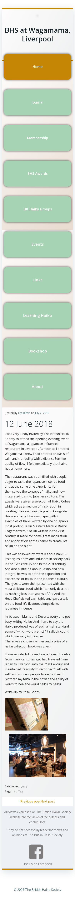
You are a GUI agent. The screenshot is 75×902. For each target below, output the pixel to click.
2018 (24, 786)
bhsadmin (24, 413)
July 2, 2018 (42, 413)
